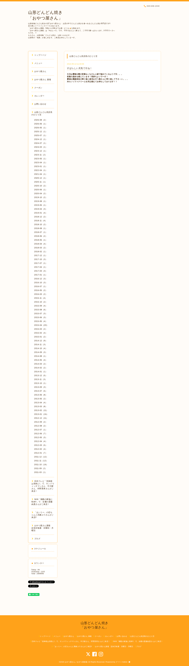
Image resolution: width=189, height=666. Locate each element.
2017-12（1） (40, 255)
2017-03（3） (40, 271)
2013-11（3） (40, 379)
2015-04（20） (41, 325)
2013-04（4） (40, 402)
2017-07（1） (40, 263)
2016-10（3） (40, 282)
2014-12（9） (40, 340)
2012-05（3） (40, 437)
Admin (125, 662)
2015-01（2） (40, 337)
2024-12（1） (40, 139)
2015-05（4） (40, 321)
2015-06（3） (40, 317)
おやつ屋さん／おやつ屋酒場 (76, 662)
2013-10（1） (40, 383)
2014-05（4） (40, 360)
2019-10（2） (40, 197)
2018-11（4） (40, 220)
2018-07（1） (40, 232)
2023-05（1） (40, 159)
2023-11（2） (40, 155)
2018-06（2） (40, 236)
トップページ (40, 55)
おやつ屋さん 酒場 (42, 79)
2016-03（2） (40, 294)
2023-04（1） (40, 162)
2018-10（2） (40, 224)
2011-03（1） (40, 472)
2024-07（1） (40, 143)
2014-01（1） (40, 371)
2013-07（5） (40, 391)
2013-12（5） (40, 375)
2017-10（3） (40, 259)
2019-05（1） (40, 205)
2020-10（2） (40, 186)
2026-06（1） (40, 124)
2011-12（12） (41, 457)
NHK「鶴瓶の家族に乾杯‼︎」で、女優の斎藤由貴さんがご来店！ (42, 501)
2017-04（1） (40, 267)
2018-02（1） (40, 251)
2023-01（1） (40, 166)
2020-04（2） (40, 193)
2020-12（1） (40, 178)
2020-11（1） (40, 182)
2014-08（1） (40, 356)
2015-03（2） (40, 329)
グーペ (118, 662)
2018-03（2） (40, 248)
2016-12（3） (40, 279)
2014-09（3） (40, 352)
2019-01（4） (40, 213)
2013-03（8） (40, 406)
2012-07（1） (40, 430)
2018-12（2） (40, 217)
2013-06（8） (40, 395)
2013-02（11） (41, 410)
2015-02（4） (40, 333)
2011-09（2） (40, 468)
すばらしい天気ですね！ (79, 68)
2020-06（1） (40, 189)
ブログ (37, 539)
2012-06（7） (40, 433)
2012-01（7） (40, 453)
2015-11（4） (40, 298)
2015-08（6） (40, 310)
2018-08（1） (40, 228)
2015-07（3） (40, 313)
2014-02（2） (40, 368)
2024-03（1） (40, 147)
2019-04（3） (40, 209)
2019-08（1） (40, 201)
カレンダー (39, 96)
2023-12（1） (40, 151)
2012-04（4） (40, 441)
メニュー (38, 63)
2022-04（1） (40, 170)
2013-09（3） (40, 387)
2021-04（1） (40, 174)
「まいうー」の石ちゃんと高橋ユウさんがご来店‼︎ (42, 514)
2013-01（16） (41, 414)
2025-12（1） (40, 131)
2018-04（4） (40, 244)
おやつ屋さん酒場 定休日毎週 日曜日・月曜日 (42, 528)
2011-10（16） (41, 464)
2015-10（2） (40, 302)
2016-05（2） (40, 290)
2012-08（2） (40, 426)
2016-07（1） (40, 286)
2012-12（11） (41, 418)
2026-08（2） (40, 120)
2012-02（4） (40, 449)
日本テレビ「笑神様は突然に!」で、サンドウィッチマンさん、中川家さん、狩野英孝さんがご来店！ (42, 486)
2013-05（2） (40, 399)
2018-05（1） (40, 240)
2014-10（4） (40, 348)
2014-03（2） (40, 364)
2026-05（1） (40, 128)
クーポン (38, 88)
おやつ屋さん (40, 71)
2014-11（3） (40, 344)
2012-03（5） (40, 445)
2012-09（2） (40, 422)
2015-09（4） (40, 306)
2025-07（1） (40, 135)
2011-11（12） (41, 461)
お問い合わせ (40, 104)
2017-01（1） (40, 275)
